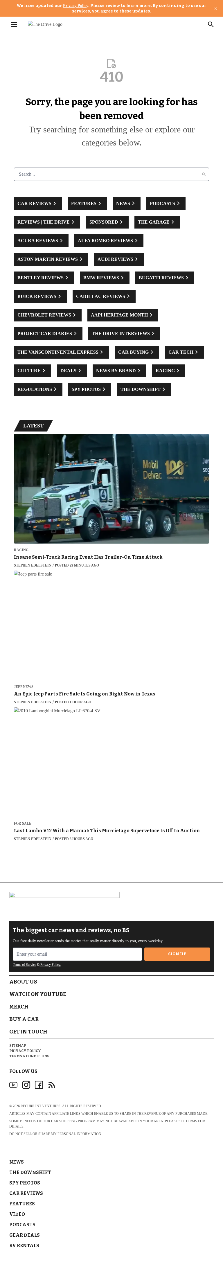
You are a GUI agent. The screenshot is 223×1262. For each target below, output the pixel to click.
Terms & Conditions (29, 1056)
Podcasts (22, 1224)
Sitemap (17, 1046)
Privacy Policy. (50, 965)
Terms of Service (24, 965)
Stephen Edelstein (32, 565)
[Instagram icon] (26, 1085)
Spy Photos (24, 1183)
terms (191, 1121)
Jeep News (23, 687)
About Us (23, 982)
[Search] (204, 174)
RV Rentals (24, 1245)
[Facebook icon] (39, 1085)
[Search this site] (211, 24)
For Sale (22, 824)
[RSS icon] (52, 1085)
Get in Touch (28, 1032)
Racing (21, 550)
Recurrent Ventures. (41, 1106)
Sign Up (177, 954)
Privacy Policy (75, 5)
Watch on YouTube (37, 994)
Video (17, 1214)
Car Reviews (26, 1193)
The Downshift (30, 1172)
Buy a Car (24, 1019)
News (16, 1162)
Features (22, 1204)
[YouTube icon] (13, 1085)
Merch (18, 1007)
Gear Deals (24, 1235)
